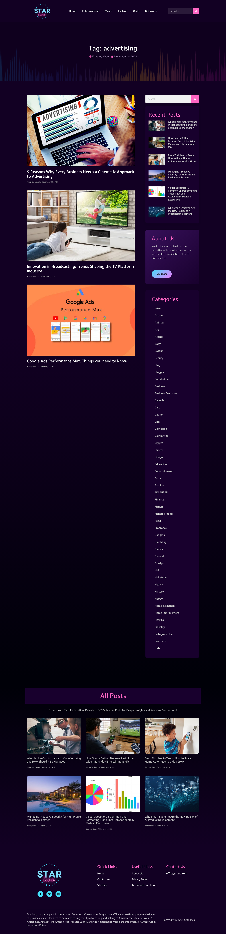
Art (157, 329)
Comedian (161, 428)
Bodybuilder (162, 379)
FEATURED (161, 492)
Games (159, 549)
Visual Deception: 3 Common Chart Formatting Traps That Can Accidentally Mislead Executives (182, 193)
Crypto (159, 443)
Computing (162, 436)
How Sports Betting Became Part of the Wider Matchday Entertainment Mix (182, 143)
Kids (157, 648)
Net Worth (151, 11)
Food (158, 520)
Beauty (159, 358)
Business (160, 386)
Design (159, 457)
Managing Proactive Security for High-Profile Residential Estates (181, 174)
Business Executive (166, 393)
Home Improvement (167, 613)
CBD (157, 421)
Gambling (161, 542)
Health (159, 584)
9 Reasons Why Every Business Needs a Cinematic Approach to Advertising (80, 174)
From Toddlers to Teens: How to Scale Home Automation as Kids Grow (182, 158)
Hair (157, 570)
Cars (157, 407)
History (159, 591)
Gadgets (160, 535)
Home (72, 11)
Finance (159, 499)
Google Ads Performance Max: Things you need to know (77, 361)
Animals (160, 322)
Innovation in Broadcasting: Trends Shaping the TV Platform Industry (80, 269)
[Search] (196, 11)
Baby (158, 343)
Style (136, 11)
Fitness (159, 506)
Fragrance (161, 528)
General (159, 556)
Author (159, 336)
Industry (160, 627)
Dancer (159, 450)
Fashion (122, 11)
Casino (159, 414)
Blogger (159, 372)
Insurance (160, 641)
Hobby (159, 598)
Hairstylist (161, 577)
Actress (159, 315)
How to (159, 620)
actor (158, 308)
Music (108, 11)
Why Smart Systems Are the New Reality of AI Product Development (181, 211)
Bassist (159, 351)
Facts (158, 478)
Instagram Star (164, 634)
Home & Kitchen (165, 605)
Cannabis (160, 400)
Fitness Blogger (164, 513)
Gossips (159, 563)
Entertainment (90, 11)
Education (161, 464)
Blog (157, 365)
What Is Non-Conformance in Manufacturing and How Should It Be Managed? (182, 125)
